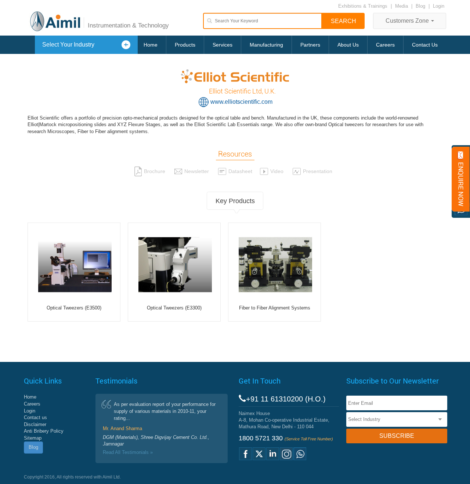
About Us (348, 45)
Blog (420, 6)
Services (222, 45)
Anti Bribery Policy (44, 431)
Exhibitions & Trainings (362, 6)
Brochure (154, 171)
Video (276, 171)
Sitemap (32, 438)
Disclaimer (35, 424)
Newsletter (196, 171)
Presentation (317, 171)
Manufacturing (266, 45)
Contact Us (425, 45)
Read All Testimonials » (128, 452)
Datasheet (240, 171)
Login (438, 6)
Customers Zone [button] (408, 21)
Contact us (35, 417)
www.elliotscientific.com (241, 102)
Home (151, 45)
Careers (385, 45)
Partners (310, 45)
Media (402, 6)
